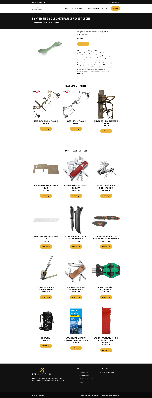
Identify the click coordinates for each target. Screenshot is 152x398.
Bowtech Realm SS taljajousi (76, 121)
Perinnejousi (68, 8)
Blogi (107, 8)
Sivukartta (116, 395)
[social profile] (44, 2)
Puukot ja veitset (54, 22)
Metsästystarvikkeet (40, 22)
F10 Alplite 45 (45, 338)
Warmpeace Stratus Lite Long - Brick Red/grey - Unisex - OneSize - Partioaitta (106, 340)
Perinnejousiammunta (95, 8)
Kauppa (115, 8)
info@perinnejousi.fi (114, 2)
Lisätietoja (83, 44)
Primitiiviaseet (80, 8)
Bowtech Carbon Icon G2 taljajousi (46, 121)
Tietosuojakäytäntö (106, 395)
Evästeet (96, 395)
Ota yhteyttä (89, 395)
